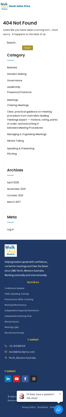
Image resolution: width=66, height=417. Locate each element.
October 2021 (15, 195)
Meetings (12, 100)
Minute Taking (15, 141)
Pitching (12, 153)
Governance (14, 80)
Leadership (13, 87)
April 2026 (13, 182)
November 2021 (16, 189)
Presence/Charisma (19, 92)
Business (12, 67)
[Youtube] (16, 378)
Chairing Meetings (18, 105)
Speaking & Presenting (20, 148)
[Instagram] (33, 378)
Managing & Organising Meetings (27, 134)
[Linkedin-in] (8, 378)
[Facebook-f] (25, 378)
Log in (10, 229)
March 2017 (14, 202)
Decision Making (16, 74)
